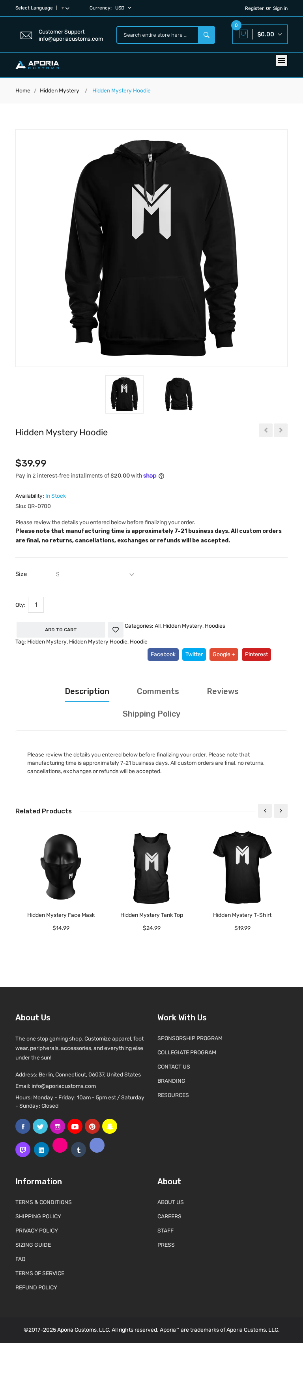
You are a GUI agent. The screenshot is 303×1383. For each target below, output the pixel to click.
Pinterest (256, 654)
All (158, 626)
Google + (224, 654)
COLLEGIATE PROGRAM (186, 1052)
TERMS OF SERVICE (39, 1273)
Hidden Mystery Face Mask (61, 915)
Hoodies (215, 626)
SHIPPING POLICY (38, 1216)
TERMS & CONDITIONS (43, 1202)
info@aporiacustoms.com (64, 1086)
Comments (158, 691)
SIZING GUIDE (33, 1245)
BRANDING (171, 1081)
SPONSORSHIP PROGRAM (190, 1038)
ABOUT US (170, 1202)
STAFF (165, 1230)
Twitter (194, 654)
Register (254, 8)
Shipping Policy (151, 714)
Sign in (280, 8)
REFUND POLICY (36, 1287)
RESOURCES (173, 1095)
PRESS (166, 1245)
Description (87, 691)
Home (22, 90)
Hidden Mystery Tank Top (151, 915)
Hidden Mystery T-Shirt (242, 915)
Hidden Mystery (59, 90)
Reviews (223, 691)
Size (21, 574)
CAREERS (169, 1216)
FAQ (20, 1259)
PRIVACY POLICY (36, 1230)
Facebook (163, 654)
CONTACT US (173, 1066)
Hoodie (139, 641)
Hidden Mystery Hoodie (98, 641)
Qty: (20, 605)
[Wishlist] (115, 630)
